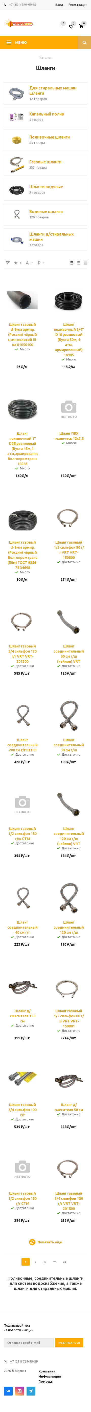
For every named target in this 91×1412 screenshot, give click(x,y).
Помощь (45, 1381)
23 (64, 1262)
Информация (49, 1376)
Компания (46, 1371)
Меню (21, 43)
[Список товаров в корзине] (84, 28)
